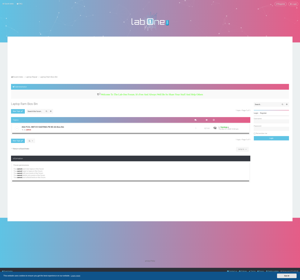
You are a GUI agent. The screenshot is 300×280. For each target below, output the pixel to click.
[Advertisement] (150, 57)
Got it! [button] (286, 276)
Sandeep (224, 127)
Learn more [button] (75, 276)
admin (28, 130)
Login (256, 113)
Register (263, 113)
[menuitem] (19, 4)
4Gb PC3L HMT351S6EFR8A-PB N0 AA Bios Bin (43, 127)
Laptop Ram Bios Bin (24, 104)
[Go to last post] (228, 127)
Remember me (261, 133)
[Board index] (150, 21)
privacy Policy (150, 261)
